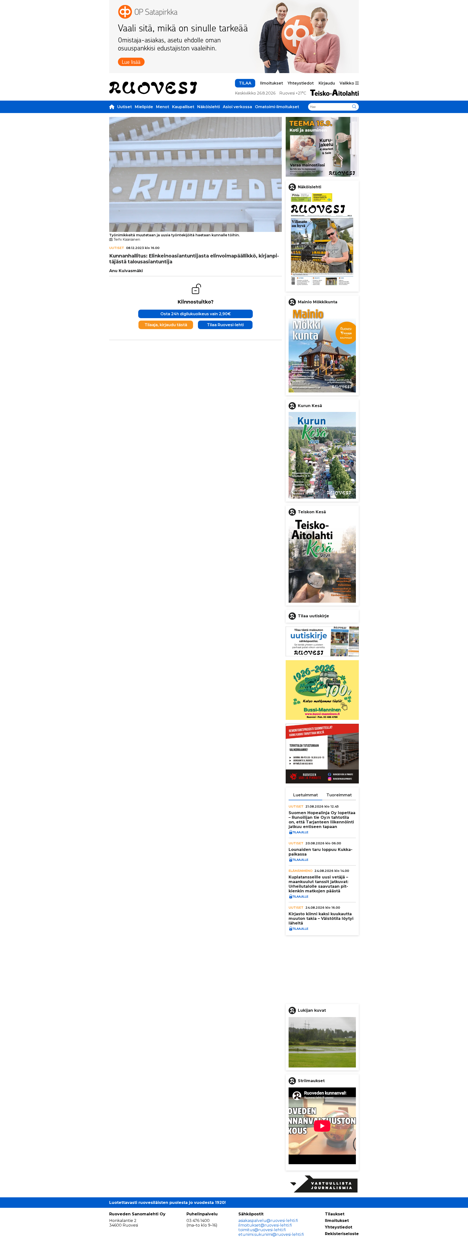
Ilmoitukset (271, 83)
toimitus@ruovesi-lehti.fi (262, 1230)
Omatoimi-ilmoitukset (277, 107)
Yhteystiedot (301, 83)
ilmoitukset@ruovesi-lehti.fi (265, 1225)
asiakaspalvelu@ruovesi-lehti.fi (268, 1220)
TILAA (245, 83)
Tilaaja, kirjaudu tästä (166, 325)
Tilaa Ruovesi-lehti (225, 325)
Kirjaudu (327, 83)
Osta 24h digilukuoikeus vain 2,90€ (195, 314)
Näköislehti (208, 107)
